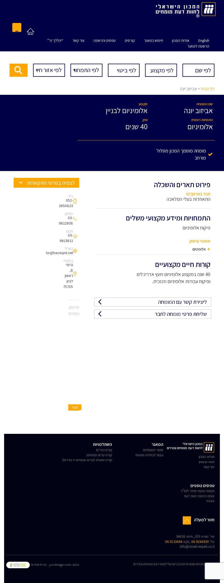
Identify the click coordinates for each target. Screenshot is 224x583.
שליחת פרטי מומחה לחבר (181, 313)
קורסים (130, 40)
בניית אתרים (38, 565)
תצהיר (210, 501)
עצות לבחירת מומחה (149, 455)
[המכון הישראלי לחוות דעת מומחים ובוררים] (186, 8)
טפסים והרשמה (104, 40)
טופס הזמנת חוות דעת (199, 496)
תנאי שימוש (206, 462)
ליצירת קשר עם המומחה (182, 301)
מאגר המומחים (153, 449)
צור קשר (78, 40)
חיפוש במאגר (153, 40)
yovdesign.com (60, 565)
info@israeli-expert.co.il (197, 546)
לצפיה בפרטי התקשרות (50, 182)
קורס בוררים (104, 449)
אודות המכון (180, 40)
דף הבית (207, 89)
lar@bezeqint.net (59, 252)
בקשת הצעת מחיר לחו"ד (197, 490)
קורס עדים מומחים (99, 455)
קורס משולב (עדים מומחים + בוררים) (87, 460)
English (203, 40)
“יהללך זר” (55, 40)
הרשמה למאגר (198, 46)
